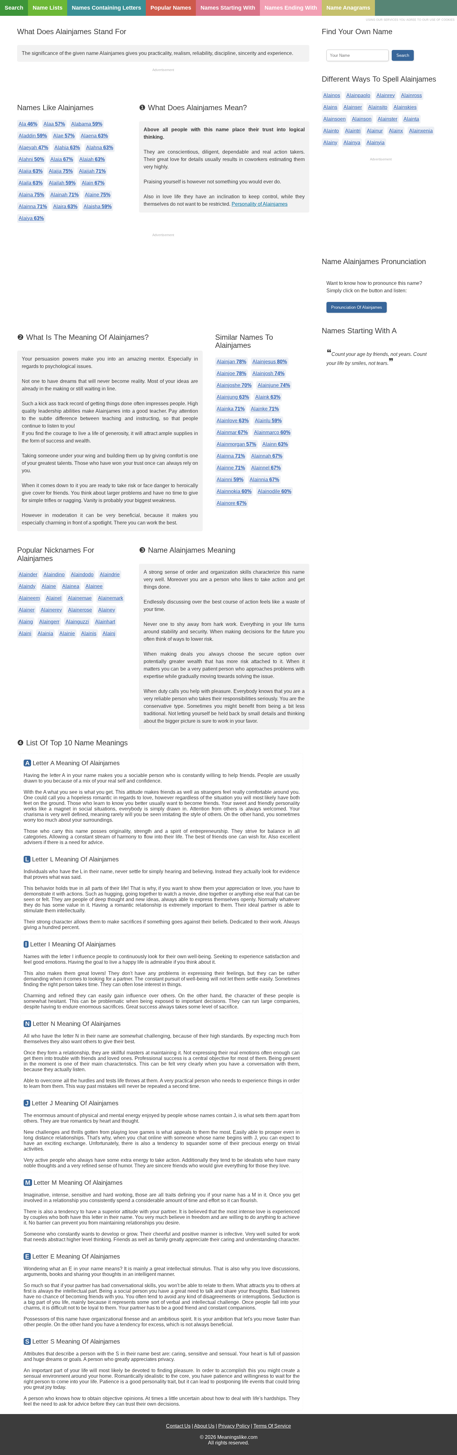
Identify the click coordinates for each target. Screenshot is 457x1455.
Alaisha (98, 206)
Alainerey (51, 610)
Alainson (362, 119)
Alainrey (385, 95)
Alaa (54, 124)
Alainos (331, 95)
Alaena (94, 135)
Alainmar (232, 432)
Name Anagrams (348, 8)
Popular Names (170, 8)
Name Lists (47, 8)
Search (14, 8)
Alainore (232, 503)
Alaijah (92, 171)
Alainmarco (272, 432)
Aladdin (33, 135)
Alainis (88, 633)
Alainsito (377, 107)
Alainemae (80, 598)
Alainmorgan (236, 444)
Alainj (109, 633)
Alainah (64, 194)
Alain (93, 183)
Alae (64, 135)
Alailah (62, 183)
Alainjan (231, 361)
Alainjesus (269, 361)
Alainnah (266, 456)
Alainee (94, 586)
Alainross (411, 95)
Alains (330, 107)
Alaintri (353, 130)
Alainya (352, 142)
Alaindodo (82, 574)
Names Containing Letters (106, 8)
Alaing (26, 621)
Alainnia (264, 479)
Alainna (33, 206)
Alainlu (268, 420)
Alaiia (31, 171)
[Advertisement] (163, 87)
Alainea (70, 586)
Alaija (61, 171)
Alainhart (105, 621)
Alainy (330, 142)
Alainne (231, 467)
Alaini (25, 633)
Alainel (54, 598)
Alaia (61, 159)
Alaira (65, 206)
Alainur (375, 130)
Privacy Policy (234, 1426)
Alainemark (110, 598)
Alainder (28, 574)
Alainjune (274, 385)
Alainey (106, 610)
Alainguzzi (77, 621)
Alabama (86, 124)
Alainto (331, 130)
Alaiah (92, 159)
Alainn (275, 444)
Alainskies (405, 107)
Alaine (97, 194)
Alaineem (29, 598)
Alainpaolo (358, 95)
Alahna (99, 147)
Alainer (27, 610)
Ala (28, 124)
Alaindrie (110, 574)
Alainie (67, 633)
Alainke (265, 408)
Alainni (230, 479)
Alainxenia (421, 130)
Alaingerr (49, 621)
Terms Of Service (272, 1426)
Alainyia (376, 142)
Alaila (31, 183)
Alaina (31, 194)
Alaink (267, 397)
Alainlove (233, 420)
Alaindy (27, 586)
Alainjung (233, 397)
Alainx (396, 130)
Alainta (411, 119)
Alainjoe (231, 373)
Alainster (387, 119)
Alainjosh (268, 373)
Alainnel (266, 467)
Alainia (45, 633)
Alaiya (31, 218)
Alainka (231, 408)
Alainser (353, 107)
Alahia (67, 147)
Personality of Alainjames (260, 204)
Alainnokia (234, 491)
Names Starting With (228, 8)
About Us (204, 1426)
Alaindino (54, 574)
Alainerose (80, 610)
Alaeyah (33, 147)
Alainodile (274, 491)
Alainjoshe (234, 385)
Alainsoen (334, 119)
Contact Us (178, 1426)
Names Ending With (291, 8)
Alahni (31, 159)
